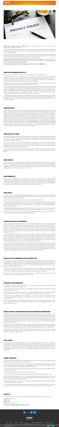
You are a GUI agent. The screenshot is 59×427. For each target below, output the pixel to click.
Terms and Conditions (48, 422)
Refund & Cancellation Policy (37, 422)
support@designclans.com (13, 402)
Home (40, 2)
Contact (52, 2)
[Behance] (34, 412)
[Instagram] (27, 412)
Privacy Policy (27, 422)
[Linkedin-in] (31, 412)
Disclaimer (21, 422)
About (11, 422)
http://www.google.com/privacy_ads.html (21, 168)
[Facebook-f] (24, 412)
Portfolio (45, 2)
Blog (7, 422)
